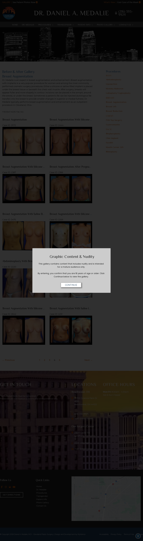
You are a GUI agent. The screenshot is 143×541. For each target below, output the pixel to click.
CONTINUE (71, 285)
